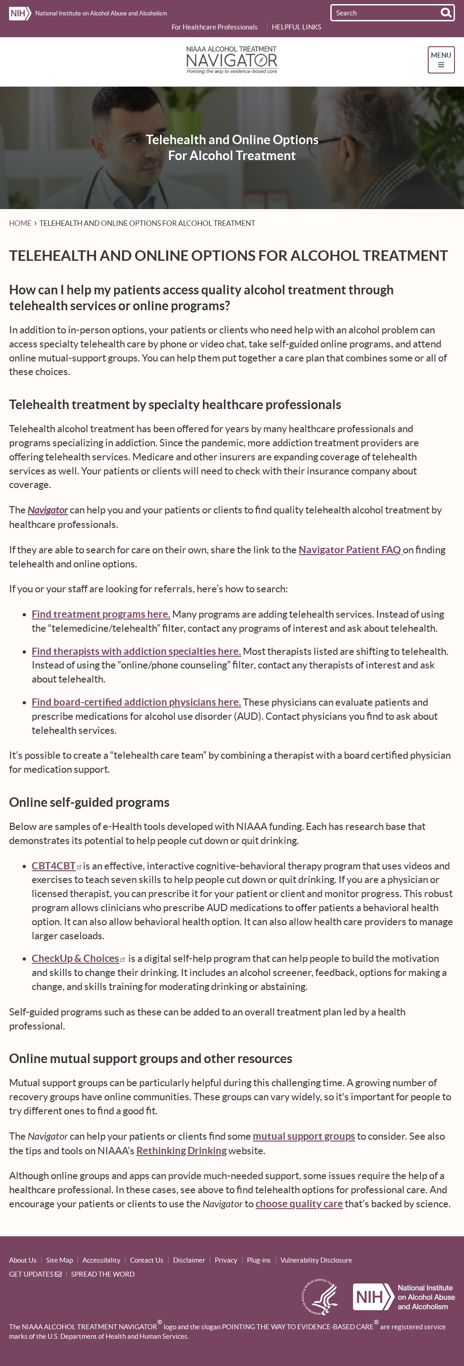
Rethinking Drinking (181, 1150)
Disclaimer (189, 1260)
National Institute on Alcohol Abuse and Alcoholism (100, 13)
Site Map (59, 1260)
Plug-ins (259, 1260)
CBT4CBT (54, 865)
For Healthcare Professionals (215, 27)
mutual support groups (304, 1136)
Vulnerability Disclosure (316, 1260)
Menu (441, 55)
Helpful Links (296, 27)
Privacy (226, 1260)
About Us (23, 1260)
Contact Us (147, 1260)
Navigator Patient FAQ (351, 549)
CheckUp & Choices (75, 958)
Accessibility (101, 1260)
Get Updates (32, 1274)
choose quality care (299, 1203)
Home (20, 223)
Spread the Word (103, 1274)
